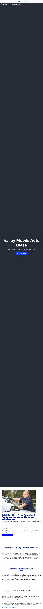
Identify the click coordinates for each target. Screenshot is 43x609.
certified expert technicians (9, 574)
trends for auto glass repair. (23, 530)
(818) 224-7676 (22, 1)
